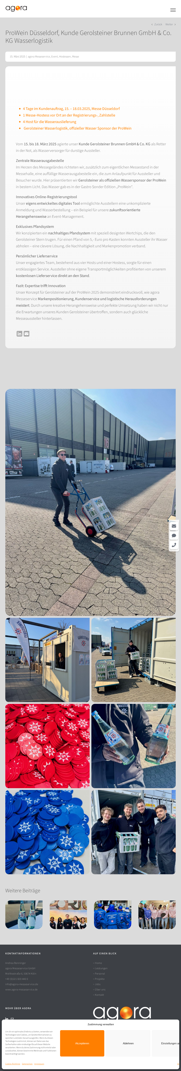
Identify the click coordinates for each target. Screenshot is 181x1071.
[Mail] (12, 1018)
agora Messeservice (39, 57)
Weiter (169, 24)
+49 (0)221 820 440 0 (16, 979)
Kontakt (99, 995)
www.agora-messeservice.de (21, 989)
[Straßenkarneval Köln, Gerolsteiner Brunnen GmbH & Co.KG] (112, 914)
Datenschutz (27, 1063)
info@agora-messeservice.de (21, 984)
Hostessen (65, 57)
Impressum (39, 1063)
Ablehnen (128, 1043)
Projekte (99, 979)
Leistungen (101, 968)
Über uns (100, 989)
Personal (100, 974)
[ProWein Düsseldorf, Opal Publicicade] (68, 914)
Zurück (158, 24)
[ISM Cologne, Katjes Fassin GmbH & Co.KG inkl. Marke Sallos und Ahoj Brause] (157, 914)
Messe (75, 57)
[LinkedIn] (6, 1018)
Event (54, 57)
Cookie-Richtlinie (12, 1063)
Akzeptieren (82, 1043)
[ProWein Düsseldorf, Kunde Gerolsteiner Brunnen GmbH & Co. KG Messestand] (24, 914)
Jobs (97, 984)
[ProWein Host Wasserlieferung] (90, 391)
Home (98, 963)
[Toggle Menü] (173, 10)
